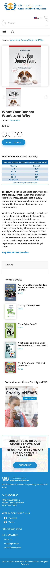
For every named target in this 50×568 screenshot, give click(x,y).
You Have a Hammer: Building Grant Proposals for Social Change (32, 287)
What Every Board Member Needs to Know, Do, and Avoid (32, 344)
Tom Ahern (14, 120)
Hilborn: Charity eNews (12, 529)
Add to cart (13, 142)
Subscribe (25, 465)
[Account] (12, 32)
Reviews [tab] (9, 265)
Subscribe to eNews (12, 548)
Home (5, 40)
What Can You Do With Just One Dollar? (31, 364)
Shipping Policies (11, 544)
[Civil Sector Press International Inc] (25, 6)
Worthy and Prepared (29, 305)
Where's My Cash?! (27, 324)
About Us (8, 540)
